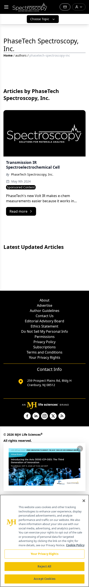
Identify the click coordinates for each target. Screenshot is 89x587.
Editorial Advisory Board (44, 321)
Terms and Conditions (44, 352)
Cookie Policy (75, 545)
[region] (44, 541)
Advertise (44, 305)
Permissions (45, 336)
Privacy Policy (44, 341)
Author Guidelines (44, 310)
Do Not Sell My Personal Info (44, 331)
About (44, 300)
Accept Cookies (44, 579)
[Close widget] (80, 449)
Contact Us (45, 315)
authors (21, 55)
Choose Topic (39, 19)
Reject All (44, 566)
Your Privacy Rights (44, 357)
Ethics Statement (44, 326)
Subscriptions (44, 347)
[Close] (84, 500)
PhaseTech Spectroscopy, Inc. (32, 174)
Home (8, 55)
